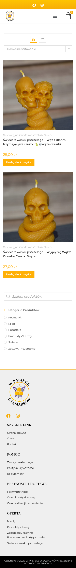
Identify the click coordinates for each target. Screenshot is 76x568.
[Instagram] (42, 5)
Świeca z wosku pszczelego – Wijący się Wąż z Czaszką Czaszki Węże (37, 254)
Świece (48, 134)
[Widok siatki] (33, 39)
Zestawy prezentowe (21, 348)
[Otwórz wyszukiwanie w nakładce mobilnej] (38, 297)
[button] (55, 16)
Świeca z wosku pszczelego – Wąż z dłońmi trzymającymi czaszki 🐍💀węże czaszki (34, 142)
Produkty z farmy (20, 336)
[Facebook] (34, 5)
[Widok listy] (42, 39)
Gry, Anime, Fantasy (31, 134)
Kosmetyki (15, 317)
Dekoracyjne (10, 134)
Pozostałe (14, 329)
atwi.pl (48, 563)
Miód (11, 323)
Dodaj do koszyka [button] (18, 162)
